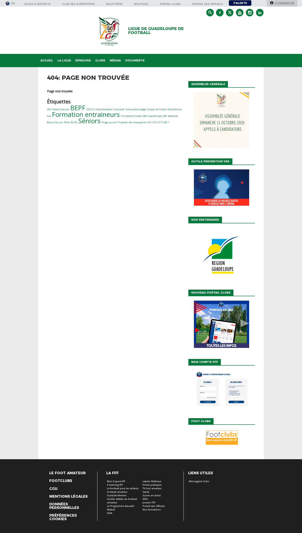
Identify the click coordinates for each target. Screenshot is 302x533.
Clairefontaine (104, 109)
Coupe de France (157, 109)
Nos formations (152, 509)
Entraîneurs (175, 109)
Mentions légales (68, 496)
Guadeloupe (155, 116)
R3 (76, 122)
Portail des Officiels (154, 506)
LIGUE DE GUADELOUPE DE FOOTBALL (156, 30)
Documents (135, 60)
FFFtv (145, 499)
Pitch (67, 122)
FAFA (109, 513)
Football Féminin (116, 495)
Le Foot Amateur (67, 473)
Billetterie (114, 4)
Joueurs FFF (149, 502)
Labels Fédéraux (152, 481)
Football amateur (117, 492)
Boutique (141, 4)
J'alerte (240, 3)
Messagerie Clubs (199, 481)
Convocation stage (135, 109)
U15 (154, 122)
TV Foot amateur (152, 488)
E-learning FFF (115, 485)
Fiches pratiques (152, 485)
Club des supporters (78, 4)
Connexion (284, 3)
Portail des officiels (207, 4)
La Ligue (64, 60)
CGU (53, 489)
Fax (49, 116)
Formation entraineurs (86, 114)
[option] (221, 255)
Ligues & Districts (37, 4)
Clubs (100, 60)
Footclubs (60, 481)
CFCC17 (90, 109)
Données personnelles (64, 506)
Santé (146, 492)
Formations (127, 116)
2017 (49, 109)
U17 (159, 122)
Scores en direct (152, 495)
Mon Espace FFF (116, 481)
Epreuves (83, 60)
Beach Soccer (61, 109)
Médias (115, 60)
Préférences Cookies (63, 517)
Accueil (46, 60)
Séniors (89, 120)
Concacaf (118, 109)
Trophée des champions (132, 122)
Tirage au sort (109, 122)
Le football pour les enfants (123, 488)
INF (165, 116)
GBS (144, 116)
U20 (165, 122)
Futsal (138, 116)
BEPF (77, 107)
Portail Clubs (170, 4)
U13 (149, 122)
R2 (72, 122)
